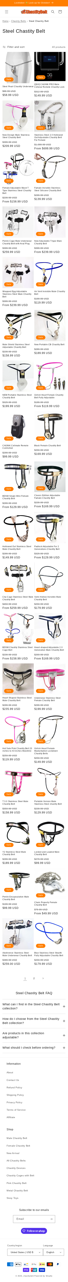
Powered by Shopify (43, 1276)
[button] (6, 11)
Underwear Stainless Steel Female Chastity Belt (47, 699)
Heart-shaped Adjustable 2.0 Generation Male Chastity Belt (49, 648)
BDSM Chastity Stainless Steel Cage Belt (17, 648)
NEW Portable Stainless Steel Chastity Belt (17, 396)
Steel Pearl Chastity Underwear (18, 86)
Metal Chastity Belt (17, 1190)
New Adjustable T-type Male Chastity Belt (48, 242)
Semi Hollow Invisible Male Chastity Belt (47, 598)
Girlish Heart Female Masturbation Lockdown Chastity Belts (46, 751)
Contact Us (13, 1080)
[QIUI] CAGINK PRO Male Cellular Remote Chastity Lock (49, 85)
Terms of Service (16, 1109)
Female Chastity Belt (18, 1145)
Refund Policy (14, 1087)
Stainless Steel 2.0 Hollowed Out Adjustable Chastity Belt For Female (48, 137)
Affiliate (11, 1117)
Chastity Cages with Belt (20, 1175)
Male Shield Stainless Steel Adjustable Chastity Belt (16, 345)
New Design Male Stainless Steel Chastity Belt (16, 136)
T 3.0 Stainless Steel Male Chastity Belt (15, 802)
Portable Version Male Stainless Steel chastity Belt (48, 802)
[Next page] (43, 978)
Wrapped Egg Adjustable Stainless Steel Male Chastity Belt (16, 294)
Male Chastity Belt (17, 1138)
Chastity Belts (18, 21)
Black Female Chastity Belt (47, 445)
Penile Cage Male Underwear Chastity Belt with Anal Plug (17, 242)
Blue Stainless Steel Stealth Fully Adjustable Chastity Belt (48, 954)
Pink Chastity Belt (17, 1183)
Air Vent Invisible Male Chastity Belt (49, 292)
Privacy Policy (14, 1102)
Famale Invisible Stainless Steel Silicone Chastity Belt (47, 189)
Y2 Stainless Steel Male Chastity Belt (14, 853)
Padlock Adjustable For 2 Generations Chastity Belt (47, 547)
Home (5, 21)
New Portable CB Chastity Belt (49, 344)
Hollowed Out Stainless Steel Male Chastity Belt (16, 547)
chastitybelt (28, 1276)
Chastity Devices (16, 1168)
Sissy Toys (12, 1198)
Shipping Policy (15, 1095)
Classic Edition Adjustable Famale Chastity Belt (47, 496)
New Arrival (13, 1153)
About (10, 1072)
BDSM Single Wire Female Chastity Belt (15, 497)
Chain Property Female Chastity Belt (45, 903)
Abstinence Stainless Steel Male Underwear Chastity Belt (17, 954)
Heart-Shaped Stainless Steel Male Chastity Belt (17, 699)
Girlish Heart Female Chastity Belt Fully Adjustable (48, 396)
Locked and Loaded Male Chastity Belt (46, 853)
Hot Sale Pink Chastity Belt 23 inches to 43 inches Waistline (17, 749)
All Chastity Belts (16, 1160)
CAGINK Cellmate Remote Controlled (15, 446)
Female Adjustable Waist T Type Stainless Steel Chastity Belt (16, 190)
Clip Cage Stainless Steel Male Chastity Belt (17, 598)
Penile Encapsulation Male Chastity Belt (15, 898)
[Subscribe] (51, 1219)
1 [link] (25, 978)
